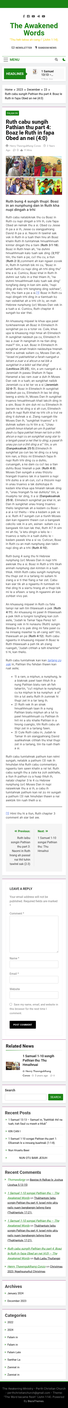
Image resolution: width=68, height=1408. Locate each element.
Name (14, 958)
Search (10, 1090)
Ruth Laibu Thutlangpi (47, 1258)
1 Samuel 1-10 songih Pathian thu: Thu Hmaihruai (38, 1060)
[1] (38, 293)
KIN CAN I (14, 1131)
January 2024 (15, 1293)
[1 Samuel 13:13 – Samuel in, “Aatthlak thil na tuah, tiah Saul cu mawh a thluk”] (35, 71)
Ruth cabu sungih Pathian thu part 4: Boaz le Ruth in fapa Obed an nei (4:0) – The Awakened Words (34, 1253)
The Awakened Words (34, 29)
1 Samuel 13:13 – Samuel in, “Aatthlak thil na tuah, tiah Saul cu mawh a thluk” (49, 73)
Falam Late (14, 1352)
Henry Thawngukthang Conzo (25, 146)
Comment (17, 913)
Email (14, 973)
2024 (10, 1330)
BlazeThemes (36, 1401)
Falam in (12, 113)
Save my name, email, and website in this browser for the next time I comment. (34, 1009)
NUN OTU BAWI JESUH (27, 1158)
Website (15, 989)
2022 (10, 1322)
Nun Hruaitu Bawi (18, 1150)
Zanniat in (13, 1367)
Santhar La (13, 1359)
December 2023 (16, 1301)
